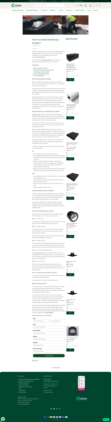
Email (34, 324)
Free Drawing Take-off (78, 1)
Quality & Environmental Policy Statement (29, 379)
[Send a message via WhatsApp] (3, 419)
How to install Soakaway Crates (41, 73)
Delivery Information (24, 383)
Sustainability (22, 390)
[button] (72, 147)
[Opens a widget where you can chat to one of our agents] (106, 419)
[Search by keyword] (35, 5)
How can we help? (37, 348)
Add (70, 79)
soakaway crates (39, 252)
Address (35, 336)
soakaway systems (40, 57)
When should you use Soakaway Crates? (43, 70)
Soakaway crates (36, 114)
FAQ (20, 388)
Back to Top (35, 360)
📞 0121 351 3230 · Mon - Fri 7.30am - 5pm (37, 1)
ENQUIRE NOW (49, 355)
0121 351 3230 (47, 379)
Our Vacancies (22, 392)
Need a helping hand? (38, 75)
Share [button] (35, 48)
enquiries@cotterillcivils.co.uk (50, 381)
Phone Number (36, 330)
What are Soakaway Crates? (40, 68)
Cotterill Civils (57, 419)
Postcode (35, 342)
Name (34, 318)
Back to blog (56, 367)
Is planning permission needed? (41, 71)
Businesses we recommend (25, 386)
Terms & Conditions (24, 384)
